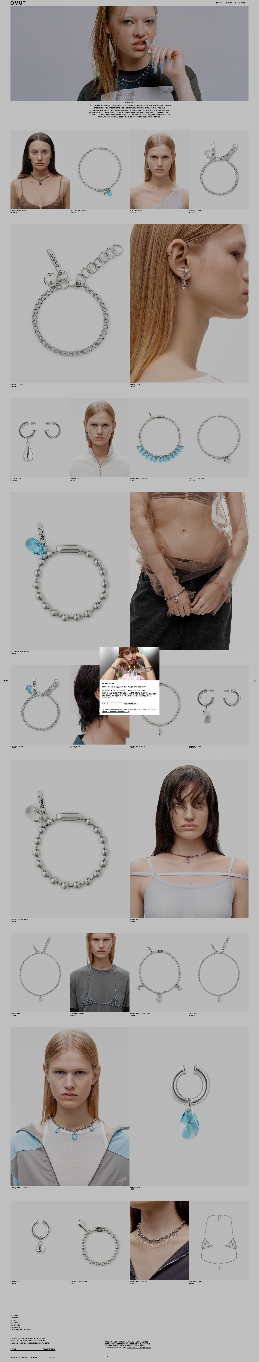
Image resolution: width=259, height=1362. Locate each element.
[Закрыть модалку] (156, 650)
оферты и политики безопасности (115, 712)
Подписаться (130, 704)
